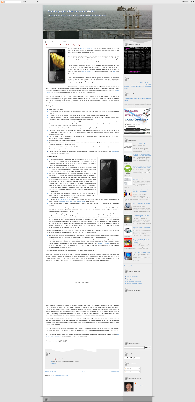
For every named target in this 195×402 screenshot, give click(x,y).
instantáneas (129, 85)
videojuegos (148, 86)
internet (134, 85)
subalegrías (138, 86)
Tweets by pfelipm (128, 265)
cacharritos (56, 343)
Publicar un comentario (51, 367)
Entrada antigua (114, 371)
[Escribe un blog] (61, 341)
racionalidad (127, 86)
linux (141, 85)
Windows (126, 88)
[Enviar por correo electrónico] (59, 341)
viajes (143, 86)
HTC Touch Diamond (86, 48)
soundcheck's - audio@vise (134, 281)
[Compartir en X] (64, 341)
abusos (126, 83)
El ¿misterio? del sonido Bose (140, 143)
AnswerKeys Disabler (103, 243)
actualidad (130, 83)
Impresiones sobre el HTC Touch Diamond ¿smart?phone (64, 45)
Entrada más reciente (50, 371)
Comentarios (129, 371)
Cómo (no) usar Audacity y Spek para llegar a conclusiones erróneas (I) (141, 191)
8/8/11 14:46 (53, 363)
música (148, 85)
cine (150, 83)
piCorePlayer (130, 279)
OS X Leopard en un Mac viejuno (141, 252)
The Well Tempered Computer (134, 283)
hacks (125, 85)
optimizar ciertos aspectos (64, 199)
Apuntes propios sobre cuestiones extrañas (71, 11)
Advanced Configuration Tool (67, 201)
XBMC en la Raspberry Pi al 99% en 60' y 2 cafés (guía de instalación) (141, 241)
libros (138, 85)
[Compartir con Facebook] (66, 341)
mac (143, 85)
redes (132, 86)
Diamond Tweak (80, 201)
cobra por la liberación (87, 71)
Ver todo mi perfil (139, 385)
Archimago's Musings (132, 276)
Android (134, 83)
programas (115, 151)
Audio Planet (130, 278)
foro (114, 71)
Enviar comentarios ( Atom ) (60, 375)
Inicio (83, 371)
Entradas (128, 368)
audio (138, 83)
